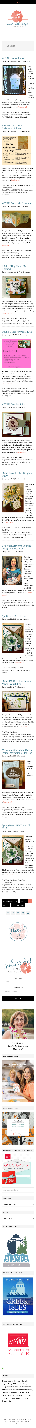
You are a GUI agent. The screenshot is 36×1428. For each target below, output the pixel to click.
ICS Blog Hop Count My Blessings (14, 267)
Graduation (21, 807)
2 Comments (25, 131)
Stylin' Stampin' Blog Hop (23, 889)
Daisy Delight (25, 532)
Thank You (5, 530)
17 (30, 901)
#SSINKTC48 (15, 190)
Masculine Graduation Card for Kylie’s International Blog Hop (17, 751)
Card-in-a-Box (19, 528)
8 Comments (21, 831)
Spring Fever (10, 889)
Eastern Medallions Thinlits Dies (22, 603)
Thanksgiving (14, 253)
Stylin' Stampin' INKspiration (18, 117)
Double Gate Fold (13, 887)
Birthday (13, 668)
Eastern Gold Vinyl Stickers (11, 737)
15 (22, 901)
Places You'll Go (7, 812)
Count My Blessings (17, 255)
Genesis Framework (16, 1421)
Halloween (21, 185)
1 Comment (24, 206)
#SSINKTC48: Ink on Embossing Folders (12, 127)
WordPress (27, 1421)
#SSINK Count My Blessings (16, 203)
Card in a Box (15, 532)
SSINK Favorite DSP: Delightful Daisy (17, 474)
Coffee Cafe (27, 115)
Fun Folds (13, 112)
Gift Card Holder (23, 112)
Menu (18, 2)
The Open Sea (19, 814)
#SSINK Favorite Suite (13, 404)
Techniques (6, 253)
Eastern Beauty (22, 460)
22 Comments (25, 272)
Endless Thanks (25, 887)
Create (27, 321)
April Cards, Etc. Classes (14, 616)
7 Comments (26, 61)
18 (4, 905)
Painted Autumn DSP (14, 323)
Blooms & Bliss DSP (17, 885)
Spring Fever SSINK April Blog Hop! (17, 827)
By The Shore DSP (17, 810)
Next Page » (20, 905)
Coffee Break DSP (17, 115)
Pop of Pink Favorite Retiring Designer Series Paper (16, 547)
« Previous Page (8, 901)
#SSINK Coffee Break (13, 58)
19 (8, 905)
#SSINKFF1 (15, 391)
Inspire (4, 323)
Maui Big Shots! (26, 250)
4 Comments (20, 407)
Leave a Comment (23, 619)
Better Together (16, 670)
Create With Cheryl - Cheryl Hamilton (18, 18)
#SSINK (14, 460)
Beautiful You (15, 734)
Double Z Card (24, 391)
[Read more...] (22, 107)
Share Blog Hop (27, 323)
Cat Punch (24, 190)
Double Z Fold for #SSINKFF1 (17, 331)
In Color (20, 457)
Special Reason (25, 605)
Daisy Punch (6, 535)
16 (26, 901)
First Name (18, 978)
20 (13, 905)
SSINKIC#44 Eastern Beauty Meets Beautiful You (16, 682)
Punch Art (29, 185)
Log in (18, 1423)
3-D (11, 250)
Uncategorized (7, 188)
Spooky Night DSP (11, 192)
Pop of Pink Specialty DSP (10, 605)
